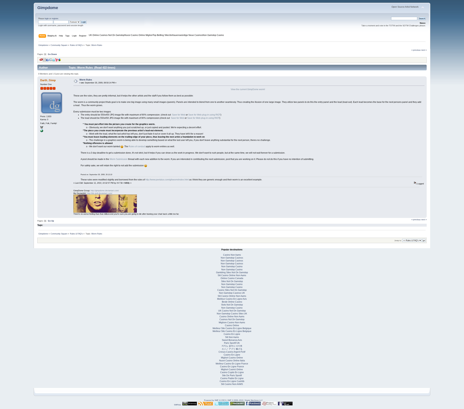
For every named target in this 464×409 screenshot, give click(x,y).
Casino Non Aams (232, 255)
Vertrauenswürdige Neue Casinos (186, 35)
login (47, 18)
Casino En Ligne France (232, 366)
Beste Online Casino (232, 302)
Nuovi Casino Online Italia (232, 360)
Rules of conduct (137, 146)
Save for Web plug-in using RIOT (204, 114)
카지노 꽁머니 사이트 (232, 346)
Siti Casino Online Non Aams (232, 275)
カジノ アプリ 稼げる (232, 349)
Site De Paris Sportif (232, 375)
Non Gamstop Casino (213, 35)
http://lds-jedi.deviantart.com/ (99, 193)
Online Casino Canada (232, 278)
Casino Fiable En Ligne (232, 378)
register (55, 18)
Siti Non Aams (232, 337)
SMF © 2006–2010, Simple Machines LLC (245, 400)
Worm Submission (119, 159)
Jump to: (398, 240)
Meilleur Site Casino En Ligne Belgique (232, 328)
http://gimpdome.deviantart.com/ (105, 190)
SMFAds (177, 405)
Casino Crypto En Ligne (232, 372)
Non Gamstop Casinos (232, 258)
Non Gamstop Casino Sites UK (232, 313)
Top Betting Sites (161, 35)
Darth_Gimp (48, 80)
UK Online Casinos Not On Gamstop (107, 35)
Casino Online (232, 325)
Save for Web (178, 114)
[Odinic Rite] (41, 131)
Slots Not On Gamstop (232, 304)
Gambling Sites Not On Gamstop (232, 272)
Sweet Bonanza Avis (232, 340)
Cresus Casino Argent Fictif (232, 352)
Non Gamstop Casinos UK (232, 293)
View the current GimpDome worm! (248, 89)
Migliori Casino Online (232, 357)
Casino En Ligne (232, 334)
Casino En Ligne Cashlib (232, 381)
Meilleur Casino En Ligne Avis (232, 299)
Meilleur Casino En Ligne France (232, 363)
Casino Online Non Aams (231, 316)
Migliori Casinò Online (232, 369)
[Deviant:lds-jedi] (41, 128)
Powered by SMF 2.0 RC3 (215, 400)
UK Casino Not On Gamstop (232, 310)
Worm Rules (85, 80)
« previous (416, 50)
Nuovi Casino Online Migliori (139, 35)
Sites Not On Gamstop (232, 281)
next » (424, 50)
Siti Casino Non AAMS (232, 384)
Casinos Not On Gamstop (232, 319)
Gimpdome (47, 7)
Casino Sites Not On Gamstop (232, 290)
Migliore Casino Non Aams (232, 322)
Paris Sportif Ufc (232, 343)
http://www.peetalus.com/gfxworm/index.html (167, 179)
